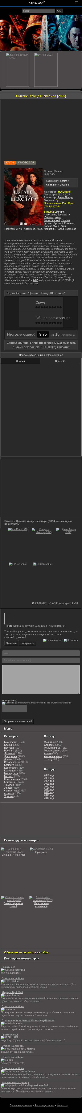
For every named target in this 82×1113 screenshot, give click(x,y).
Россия (58, 171)
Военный (9, 750)
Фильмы (49, 742)
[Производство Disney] (73, 823)
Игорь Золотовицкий (52, 219)
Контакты (62, 1105)
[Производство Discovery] (43, 814)
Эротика (9, 796)
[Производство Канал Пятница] (62, 833)
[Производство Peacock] (10, 833)
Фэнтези (9, 793)
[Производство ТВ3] (67, 809)
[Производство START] (72, 828)
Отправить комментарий (18, 721)
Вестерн (9, 747)
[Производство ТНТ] (7, 814)
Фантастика (11, 790)
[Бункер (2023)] (42, 564)
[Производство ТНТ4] (45, 809)
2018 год (49, 798)
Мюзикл (8, 776)
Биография (10, 742)
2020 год (49, 792)
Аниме (47, 753)
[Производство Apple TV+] (51, 818)
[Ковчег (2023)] (18, 564)
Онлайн (20, 361)
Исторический (12, 762)
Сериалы (65, 184)
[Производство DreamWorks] (17, 823)
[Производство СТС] (18, 809)
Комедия (9, 764)
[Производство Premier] (56, 828)
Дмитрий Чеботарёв (54, 213)
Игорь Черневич (46, 228)
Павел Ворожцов (66, 228)
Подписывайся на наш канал (41, 355)
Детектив (9, 753)
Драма (63, 180)
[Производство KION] (31, 809)
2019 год (49, 795)
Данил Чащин (65, 197)
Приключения (12, 779)
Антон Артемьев (25, 228)
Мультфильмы (52, 747)
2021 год (49, 789)
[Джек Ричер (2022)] (67, 532)
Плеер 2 (59, 361)
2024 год (49, 780)
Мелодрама (11, 773)
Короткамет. (11, 767)
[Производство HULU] (7, 809)
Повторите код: (9, 700)
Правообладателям (21, 1105)
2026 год (49, 775)
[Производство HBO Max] (28, 833)
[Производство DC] (5, 828)
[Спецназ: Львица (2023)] (43, 532)
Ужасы (8, 787)
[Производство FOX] (22, 818)
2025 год (49, 778)
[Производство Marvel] (17, 828)
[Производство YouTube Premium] (23, 814)
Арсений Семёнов (64, 223)
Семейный (10, 782)
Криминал (51, 184)
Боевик (8, 744)
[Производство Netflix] (54, 823)
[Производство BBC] (8, 818)
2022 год (49, 786)
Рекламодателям (44, 1105)
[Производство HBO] (39, 823)
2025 (52, 174)
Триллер (9, 784)
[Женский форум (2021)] (17, 70)
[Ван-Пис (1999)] (18, 529)
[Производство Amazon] (35, 818)
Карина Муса (51, 226)
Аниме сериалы (53, 756)
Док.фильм (10, 756)
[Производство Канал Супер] (45, 833)
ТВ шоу (48, 759)
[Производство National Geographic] (63, 814)
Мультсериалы (52, 750)
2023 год (49, 783)
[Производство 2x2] (58, 809)
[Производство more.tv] (35, 828)
